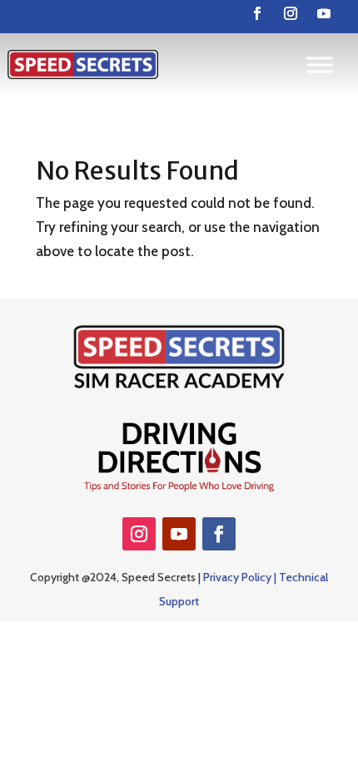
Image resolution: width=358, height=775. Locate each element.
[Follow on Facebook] (257, 13)
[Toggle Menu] (319, 64)
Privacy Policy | (241, 577)
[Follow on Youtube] (324, 13)
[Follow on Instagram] (290, 13)
